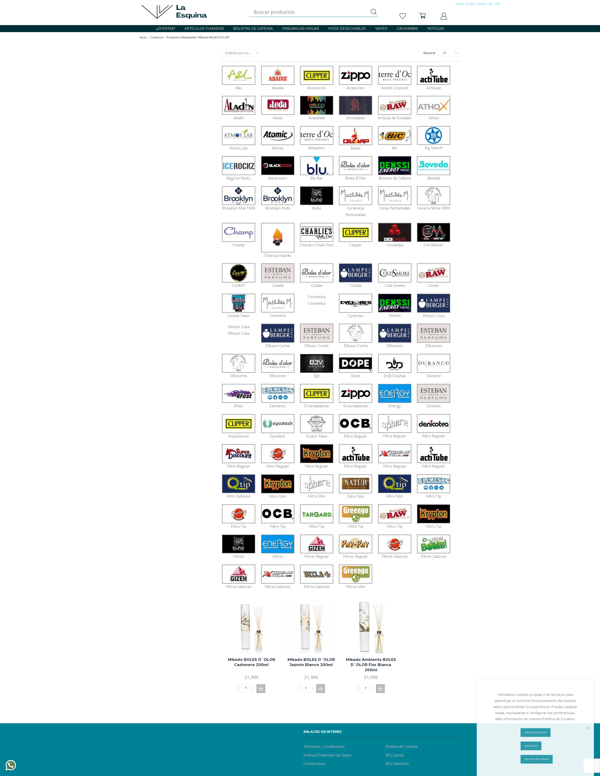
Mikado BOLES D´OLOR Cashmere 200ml (251, 662)
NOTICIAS (436, 28)
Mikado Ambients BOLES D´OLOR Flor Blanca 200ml (371, 664)
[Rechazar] (588, 727)
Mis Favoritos (397, 763)
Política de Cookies (402, 746)
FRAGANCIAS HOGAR (300, 28)
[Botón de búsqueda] (374, 12)
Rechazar (531, 746)
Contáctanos (314, 763)
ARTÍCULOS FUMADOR (204, 28)
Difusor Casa (238, 330)
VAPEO (381, 28)
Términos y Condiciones (324, 746)
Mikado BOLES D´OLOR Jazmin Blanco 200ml (311, 662)
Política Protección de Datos (328, 755)
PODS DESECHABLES (347, 28)
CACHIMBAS (407, 28)
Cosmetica (316, 300)
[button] (260, 688)
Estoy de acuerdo (535, 732)
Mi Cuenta (395, 755)
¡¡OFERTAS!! (165, 28)
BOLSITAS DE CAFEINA (253, 28)
